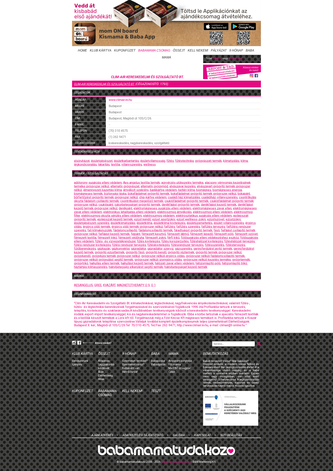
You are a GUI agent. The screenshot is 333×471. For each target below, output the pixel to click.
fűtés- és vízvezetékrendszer (115, 241)
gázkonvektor (121, 248)
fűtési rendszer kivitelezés (92, 245)
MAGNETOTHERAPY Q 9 (133, 285)
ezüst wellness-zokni (191, 219)
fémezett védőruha (131, 237)
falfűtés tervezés (213, 226)
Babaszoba (158, 360)
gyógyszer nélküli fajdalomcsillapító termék (215, 256)
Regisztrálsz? (236, 58)
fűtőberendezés (85, 248)
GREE (98, 285)
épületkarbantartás (126, 161)
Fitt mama (174, 364)
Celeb (171, 371)
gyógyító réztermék (181, 252)
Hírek (101, 379)
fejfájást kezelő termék (114, 234)
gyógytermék (241, 259)
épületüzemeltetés (199, 223)
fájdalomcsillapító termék (156, 230)
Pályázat (219, 50)
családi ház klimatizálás (184, 197)
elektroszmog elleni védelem (212, 212)
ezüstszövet (215, 219)
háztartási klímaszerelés (90, 267)
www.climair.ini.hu (120, 100)
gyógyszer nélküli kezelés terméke (207, 259)
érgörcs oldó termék (96, 226)
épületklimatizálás (123, 223)
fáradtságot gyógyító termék (193, 230)
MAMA (173, 354)
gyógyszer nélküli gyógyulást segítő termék (103, 259)
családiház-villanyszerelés (219, 197)
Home (82, 50)
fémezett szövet (246, 234)
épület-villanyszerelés (229, 223)
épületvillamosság (152, 161)
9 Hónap (236, 50)
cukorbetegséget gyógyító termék (137, 204)
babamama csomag (154, 50)
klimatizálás (231, 161)
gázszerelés (183, 248)
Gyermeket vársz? (133, 364)
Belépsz (217, 58)
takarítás (104, 164)
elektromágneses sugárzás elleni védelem (162, 208)
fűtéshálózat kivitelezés (206, 241)
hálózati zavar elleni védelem (174, 263)
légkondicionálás (85, 164)
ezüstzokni (233, 219)
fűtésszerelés (214, 245)
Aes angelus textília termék (141, 182)
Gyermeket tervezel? (135, 360)
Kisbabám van (130, 368)
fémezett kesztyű (154, 234)
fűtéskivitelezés (158, 245)
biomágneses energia (227, 190)
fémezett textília (85, 237)
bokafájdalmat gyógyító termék (148, 193)
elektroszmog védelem (159, 215)
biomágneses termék (88, 193)
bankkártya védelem (163, 190)
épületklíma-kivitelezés (169, 223)
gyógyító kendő (156, 252)
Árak (101, 371)
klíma (244, 161)
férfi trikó (173, 237)
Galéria (179, 435)
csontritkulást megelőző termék (141, 201)
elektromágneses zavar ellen (212, 208)
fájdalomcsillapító (125, 230)
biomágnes (203, 190)
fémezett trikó (107, 237)
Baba (155, 354)
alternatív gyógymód (154, 186)
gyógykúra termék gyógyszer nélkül (116, 256)
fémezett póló (224, 234)
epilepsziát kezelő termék (115, 219)
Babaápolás (158, 364)
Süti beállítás (231, 435)
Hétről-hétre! (130, 371)
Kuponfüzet (124, 50)
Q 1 (153, 285)
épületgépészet (102, 161)
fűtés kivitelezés (148, 241)
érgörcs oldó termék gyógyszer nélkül (137, 226)
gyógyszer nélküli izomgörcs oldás (158, 259)
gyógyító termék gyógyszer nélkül (218, 252)
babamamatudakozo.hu (176, 461)
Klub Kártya (100, 50)
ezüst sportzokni (163, 219)
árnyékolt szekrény (136, 190)
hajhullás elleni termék (104, 263)
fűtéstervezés (235, 245)
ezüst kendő (142, 219)
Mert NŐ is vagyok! (179, 368)
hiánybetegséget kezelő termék (185, 267)
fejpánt (135, 234)
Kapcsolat (202, 435)
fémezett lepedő (201, 234)
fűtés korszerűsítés (175, 241)
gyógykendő (82, 256)
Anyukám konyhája (180, 360)
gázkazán (103, 248)
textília (115, 164)
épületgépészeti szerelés (91, 223)
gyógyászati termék (208, 161)
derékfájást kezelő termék (218, 204)
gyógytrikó (81, 263)
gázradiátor (138, 248)
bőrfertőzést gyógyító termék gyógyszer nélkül (106, 197)
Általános (104, 360)
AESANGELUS (83, 285)
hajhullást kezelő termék (137, 263)
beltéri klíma (186, 190)
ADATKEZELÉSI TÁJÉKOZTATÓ (143, 435)
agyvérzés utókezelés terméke (182, 182)
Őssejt (179, 50)
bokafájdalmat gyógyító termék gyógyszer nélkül (203, 193)
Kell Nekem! (198, 50)
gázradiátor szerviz (160, 248)
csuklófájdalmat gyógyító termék (187, 201)
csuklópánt (105, 204)
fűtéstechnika (184, 161)
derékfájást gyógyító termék (181, 204)
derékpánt (125, 208)
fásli (217, 230)
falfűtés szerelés (188, 226)
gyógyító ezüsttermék (109, 252)
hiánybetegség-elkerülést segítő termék (136, 267)
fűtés (170, 161)
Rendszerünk (80, 360)
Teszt (156, 391)
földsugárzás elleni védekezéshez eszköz (210, 237)
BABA (250, 50)
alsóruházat (82, 161)
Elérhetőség (105, 375)
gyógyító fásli (135, 252)
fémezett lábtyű (178, 234)
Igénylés (77, 364)
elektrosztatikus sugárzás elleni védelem (204, 215)
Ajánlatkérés (102, 435)
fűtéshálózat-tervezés (239, 241)
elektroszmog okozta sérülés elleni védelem (111, 215)
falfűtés (169, 226)
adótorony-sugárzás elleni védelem (98, 182)
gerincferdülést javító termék (212, 248)
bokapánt (244, 193)
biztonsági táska (115, 193)
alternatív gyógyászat (124, 186)
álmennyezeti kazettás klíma (102, 190)
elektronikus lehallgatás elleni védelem (129, 212)
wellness (149, 164)
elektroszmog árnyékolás (174, 212)
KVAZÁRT (109, 285)
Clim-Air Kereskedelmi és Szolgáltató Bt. (104, 84)
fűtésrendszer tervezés (187, 245)
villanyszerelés (131, 164)
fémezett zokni (155, 237)
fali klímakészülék (99, 230)
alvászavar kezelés (182, 186)
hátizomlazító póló (208, 263)
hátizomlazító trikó (234, 263)
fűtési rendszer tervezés (129, 245)
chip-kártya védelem (152, 197)
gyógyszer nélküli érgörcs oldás (163, 256)
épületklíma (144, 223)
